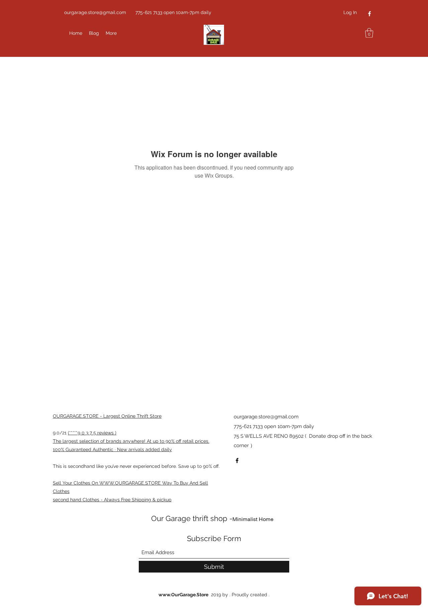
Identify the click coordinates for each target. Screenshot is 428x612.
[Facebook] (369, 13)
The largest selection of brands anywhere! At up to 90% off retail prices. (131, 441)
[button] (369, 33)
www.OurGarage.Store (183, 594)
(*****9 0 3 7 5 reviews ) (92, 432)
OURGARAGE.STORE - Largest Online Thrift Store (107, 416)
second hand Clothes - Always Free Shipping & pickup (112, 499)
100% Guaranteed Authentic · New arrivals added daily (112, 449)
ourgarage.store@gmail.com (95, 12)
